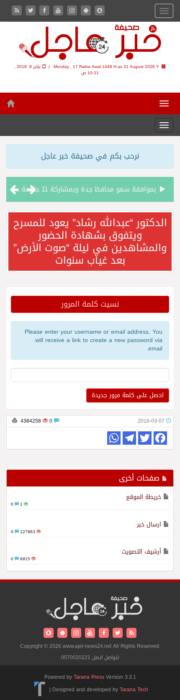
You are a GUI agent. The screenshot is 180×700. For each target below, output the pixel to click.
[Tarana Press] (40, 689)
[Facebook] (45, 11)
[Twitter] (32, 11)
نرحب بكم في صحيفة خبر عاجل (90, 156)
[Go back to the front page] (90, 43)
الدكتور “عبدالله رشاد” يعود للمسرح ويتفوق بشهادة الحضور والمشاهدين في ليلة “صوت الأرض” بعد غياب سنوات (90, 241)
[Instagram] (73, 11)
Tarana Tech (134, 689)
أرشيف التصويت (141, 551)
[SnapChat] (99, 11)
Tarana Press (89, 677)
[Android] (87, 11)
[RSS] (18, 11)
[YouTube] (59, 11)
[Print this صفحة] (14, 421)
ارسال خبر (149, 524)
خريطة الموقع (143, 497)
